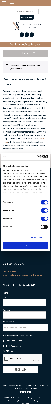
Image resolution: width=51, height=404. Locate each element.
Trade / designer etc (14, 346)
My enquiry (26, 17)
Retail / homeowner (14, 341)
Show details (37, 237)
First (5, 297)
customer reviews (30, 388)
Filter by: (24, 53)
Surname (6, 310)
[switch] (44, 210)
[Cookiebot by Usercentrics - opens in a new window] (36, 156)
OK (25, 245)
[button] (4, 3)
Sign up (20, 369)
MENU (11, 3)
